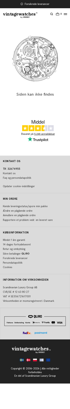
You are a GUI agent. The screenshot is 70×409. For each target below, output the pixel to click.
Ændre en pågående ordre (17, 210)
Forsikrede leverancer (37, 4)
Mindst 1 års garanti (14, 240)
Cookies (7, 267)
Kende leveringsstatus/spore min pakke (25, 206)
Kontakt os (9, 173)
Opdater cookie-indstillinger (19, 186)
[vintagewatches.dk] (28, 361)
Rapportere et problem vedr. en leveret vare (28, 220)
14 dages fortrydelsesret (17, 244)
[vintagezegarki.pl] (35, 361)
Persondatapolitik (13, 262)
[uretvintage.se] (22, 361)
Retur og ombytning (14, 249)
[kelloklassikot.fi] (42, 361)
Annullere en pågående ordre (19, 215)
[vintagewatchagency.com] (48, 361)
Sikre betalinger (12, 253)
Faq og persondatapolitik (17, 178)
